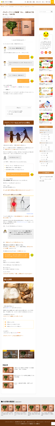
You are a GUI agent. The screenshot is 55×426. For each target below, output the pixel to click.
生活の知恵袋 (44, 165)
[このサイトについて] (42, 52)
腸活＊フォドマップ (45, 146)
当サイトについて (40, 421)
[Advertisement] (18, 100)
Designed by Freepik (30, 213)
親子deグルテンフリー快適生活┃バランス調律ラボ (31, 423)
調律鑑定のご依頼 (45, 130)
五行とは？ (43, 144)
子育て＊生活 (48, 1)
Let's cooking (44, 159)
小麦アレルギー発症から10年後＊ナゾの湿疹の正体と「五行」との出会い (24, 368)
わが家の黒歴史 (11, 6)
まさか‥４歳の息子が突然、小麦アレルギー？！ (23, 383)
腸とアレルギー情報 (45, 148)
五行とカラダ (38, 1)
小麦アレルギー (9, 307)
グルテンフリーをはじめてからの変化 (14, 111)
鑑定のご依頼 (29, 1)
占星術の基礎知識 (45, 134)
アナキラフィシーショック (22, 222)
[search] (52, 11)
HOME (3, 6)
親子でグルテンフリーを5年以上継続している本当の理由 (24, 376)
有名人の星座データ (45, 138)
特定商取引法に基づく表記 (20, 421)
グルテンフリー (44, 157)
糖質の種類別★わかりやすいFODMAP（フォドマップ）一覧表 (45, 122)
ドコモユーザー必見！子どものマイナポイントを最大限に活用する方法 (45, 109)
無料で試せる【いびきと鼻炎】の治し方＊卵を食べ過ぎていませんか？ (21, 414)
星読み (34, 1)
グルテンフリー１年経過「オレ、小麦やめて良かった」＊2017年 (24, 6)
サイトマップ (47, 421)
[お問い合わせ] (50, 52)
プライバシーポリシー (9, 421)
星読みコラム (44, 140)
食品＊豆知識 (44, 155)
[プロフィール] (46, 52)
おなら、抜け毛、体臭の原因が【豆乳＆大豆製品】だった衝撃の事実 (47, 414)
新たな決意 (10, 114)
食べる (43, 1)
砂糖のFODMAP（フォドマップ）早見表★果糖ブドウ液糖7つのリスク (45, 84)
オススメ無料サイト (45, 136)
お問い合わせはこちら (31, 421)
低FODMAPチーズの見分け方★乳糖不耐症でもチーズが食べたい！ (45, 97)
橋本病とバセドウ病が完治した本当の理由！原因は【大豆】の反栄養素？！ (34, 414)
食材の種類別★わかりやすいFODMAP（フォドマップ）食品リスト (45, 70)
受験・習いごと (44, 163)
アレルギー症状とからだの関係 (15, 112)
